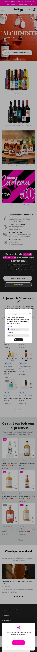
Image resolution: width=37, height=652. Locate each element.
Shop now (18, 340)
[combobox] (14, 329)
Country (9, 326)
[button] (30, 311)
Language (10, 332)
